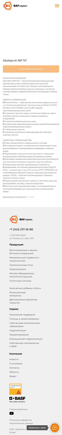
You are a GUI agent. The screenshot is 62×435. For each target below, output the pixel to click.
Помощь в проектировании (24, 319)
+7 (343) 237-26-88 (21, 229)
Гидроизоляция (17, 330)
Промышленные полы (21, 265)
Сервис (13, 309)
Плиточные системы (20, 280)
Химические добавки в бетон (25, 288)
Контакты (14, 367)
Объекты (14, 372)
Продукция (16, 244)
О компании (15, 363)
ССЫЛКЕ (30, 197)
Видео (12, 376)
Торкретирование (19, 334)
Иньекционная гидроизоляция (25, 339)
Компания (15, 353)
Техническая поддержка (22, 314)
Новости (14, 359)
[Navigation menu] (57, 5)
